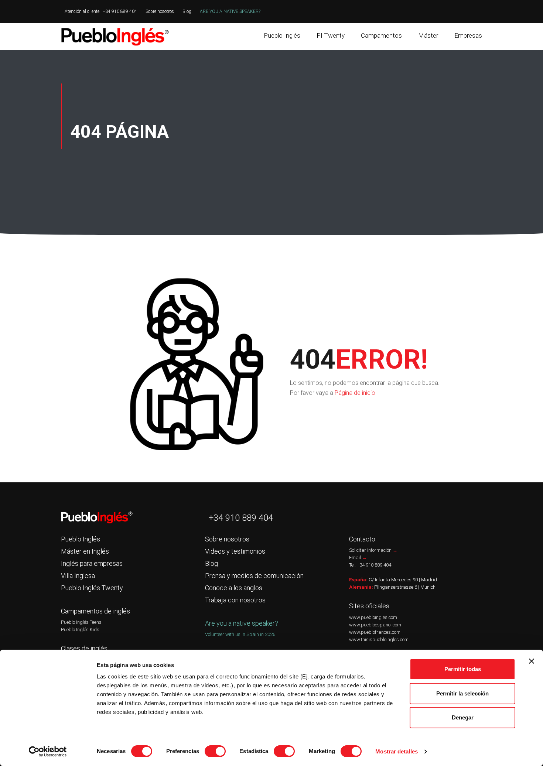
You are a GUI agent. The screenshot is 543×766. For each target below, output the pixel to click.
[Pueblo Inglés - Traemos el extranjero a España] (116, 37)
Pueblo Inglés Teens (81, 622)
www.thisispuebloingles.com (379, 639)
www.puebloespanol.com (375, 624)
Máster (428, 35)
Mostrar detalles (396, 751)
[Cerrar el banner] (531, 661)
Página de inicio (355, 392)
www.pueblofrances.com (374, 632)
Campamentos (381, 35)
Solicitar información (373, 550)
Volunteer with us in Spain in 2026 (240, 634)
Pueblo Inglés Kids (80, 629)
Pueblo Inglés (282, 35)
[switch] (215, 751)
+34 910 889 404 (241, 518)
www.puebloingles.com (373, 617)
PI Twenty (331, 35)
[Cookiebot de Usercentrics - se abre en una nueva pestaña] (48, 751)
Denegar (463, 717)
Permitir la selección (462, 693)
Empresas (468, 35)
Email (358, 557)
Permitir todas (462, 669)
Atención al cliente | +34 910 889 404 (101, 11)
